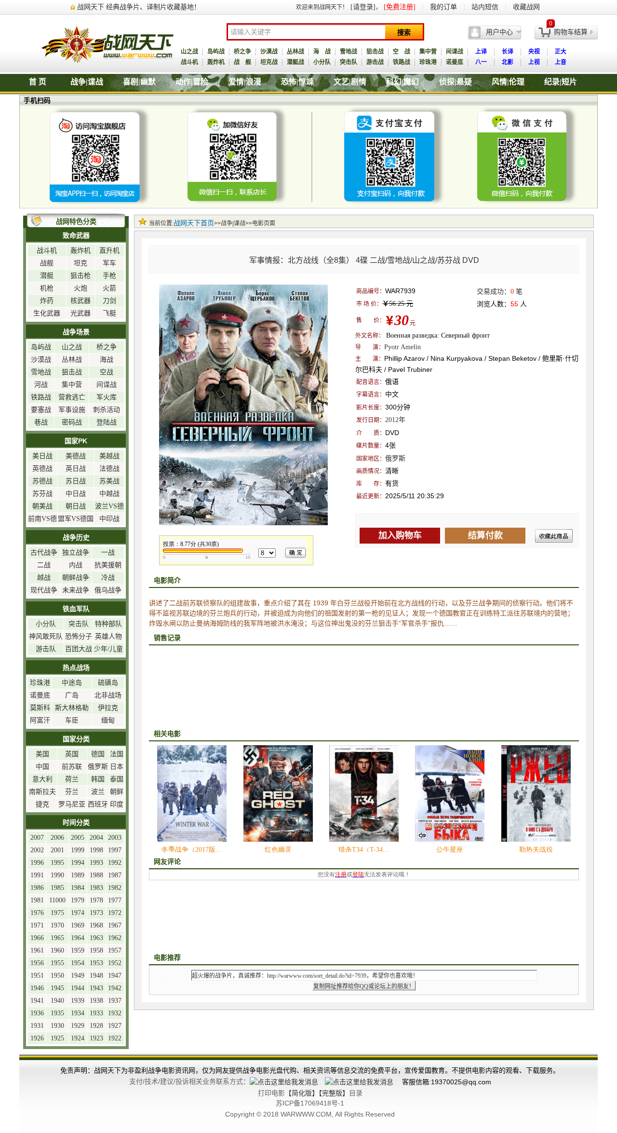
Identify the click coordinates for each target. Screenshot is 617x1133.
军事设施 (71, 409)
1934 (77, 1013)
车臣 (72, 720)
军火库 (106, 397)
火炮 (80, 288)
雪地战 (348, 51)
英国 (72, 754)
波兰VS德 (109, 506)
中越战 (109, 493)
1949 (77, 975)
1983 (96, 887)
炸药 (47, 300)
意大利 (42, 779)
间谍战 (454, 51)
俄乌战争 (107, 590)
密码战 (72, 422)
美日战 (42, 456)
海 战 (322, 51)
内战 (75, 565)
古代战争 (43, 552)
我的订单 (443, 7)
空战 (106, 372)
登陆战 (106, 422)
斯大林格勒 (72, 707)
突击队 (348, 62)
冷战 (108, 577)
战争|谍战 (86, 82)
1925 (57, 1038)
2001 (57, 850)
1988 (96, 875)
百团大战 (78, 649)
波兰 (98, 791)
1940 (57, 1000)
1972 (114, 912)
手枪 (109, 275)
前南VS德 (42, 518)
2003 (114, 837)
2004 (96, 837)
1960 (57, 950)
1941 (37, 1000)
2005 (77, 837)
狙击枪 (80, 275)
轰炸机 (216, 62)
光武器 (80, 313)
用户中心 (499, 32)
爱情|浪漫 (244, 82)
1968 (96, 925)
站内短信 (484, 7)
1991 (37, 875)
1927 (114, 1025)
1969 (77, 925)
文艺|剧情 (350, 82)
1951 (37, 975)
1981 (37, 900)
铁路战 (401, 62)
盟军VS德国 (76, 518)
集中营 (428, 51)
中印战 (109, 518)
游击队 (46, 649)
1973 (96, 912)
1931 (37, 1025)
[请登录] (363, 7)
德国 (98, 754)
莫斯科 (40, 707)
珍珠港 (428, 62)
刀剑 (109, 300)
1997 (114, 850)
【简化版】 (302, 1093)
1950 (57, 975)
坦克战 (269, 62)
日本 (116, 766)
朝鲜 (116, 791)
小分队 (322, 62)
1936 (37, 1013)
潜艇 (47, 275)
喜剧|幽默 (139, 82)
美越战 (109, 456)
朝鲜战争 (75, 577)
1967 (114, 925)
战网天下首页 (194, 223)
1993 (96, 862)
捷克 (42, 804)
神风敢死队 (46, 636)
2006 (57, 837)
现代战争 (43, 590)
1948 (96, 975)
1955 (57, 963)
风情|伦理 (508, 82)
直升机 (109, 250)
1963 (96, 938)
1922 (114, 1038)
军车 (109, 263)
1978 (96, 900)
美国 (42, 754)
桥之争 (242, 51)
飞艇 (109, 313)
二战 (44, 565)
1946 (37, 988)
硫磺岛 (108, 682)
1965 (57, 938)
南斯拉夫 (42, 791)
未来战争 (75, 590)
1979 (77, 900)
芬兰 (72, 791)
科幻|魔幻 (402, 82)
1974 (77, 912)
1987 (114, 875)
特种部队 (108, 624)
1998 (96, 850)
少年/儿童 (108, 649)
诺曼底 (454, 62)
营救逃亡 (71, 397)
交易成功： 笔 (500, 291)
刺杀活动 (106, 409)
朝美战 (42, 506)
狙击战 (375, 51)
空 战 (401, 51)
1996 (37, 862)
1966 (37, 938)
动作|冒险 (191, 82)
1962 (114, 938)
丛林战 (295, 51)
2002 (37, 850)
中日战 (76, 493)
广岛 (72, 695)
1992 (114, 862)
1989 (77, 875)
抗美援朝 (107, 565)
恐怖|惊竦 (297, 82)
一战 (108, 552)
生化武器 (46, 313)
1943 (96, 988)
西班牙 (98, 804)
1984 (77, 887)
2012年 (395, 419)
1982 (114, 887)
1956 (37, 963)
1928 (96, 1025)
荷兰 (72, 779)
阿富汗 (40, 720)
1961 (37, 950)
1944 (77, 988)
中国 (42, 766)
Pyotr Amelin (402, 347)
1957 (114, 950)
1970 (57, 925)
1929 (77, 1025)
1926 (37, 1038)
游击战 (375, 62)
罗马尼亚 (71, 804)
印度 (116, 804)
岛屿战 (216, 51)
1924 (77, 1038)
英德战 (42, 468)
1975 (57, 912)
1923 (96, 1038)
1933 (96, 1013)
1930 (57, 1025)
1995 (57, 862)
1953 (96, 963)
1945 (57, 988)
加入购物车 (400, 535)
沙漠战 (269, 51)
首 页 (37, 82)
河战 (41, 384)
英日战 (76, 468)
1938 (96, 1000)
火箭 (109, 288)
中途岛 (72, 682)
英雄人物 (108, 636)
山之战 (189, 51)
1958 (96, 950)
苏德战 (42, 481)
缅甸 (108, 720)
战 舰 (242, 62)
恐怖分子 (78, 636)
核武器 (80, 300)
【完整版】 (334, 1093)
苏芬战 (42, 493)
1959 (77, 950)
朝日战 (76, 506)
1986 (37, 887)
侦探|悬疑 (455, 82)
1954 (77, 963)
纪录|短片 (560, 82)
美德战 (76, 456)
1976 (37, 912)
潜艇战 (295, 62)
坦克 (80, 263)
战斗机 (189, 62)
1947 (114, 975)
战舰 (47, 263)
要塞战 (41, 409)
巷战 (41, 422)
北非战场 (107, 695)
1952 (114, 963)
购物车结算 (571, 32)
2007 (37, 837)
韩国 (98, 779)
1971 (37, 925)
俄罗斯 (395, 458)
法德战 (109, 468)
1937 (114, 1000)
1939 (77, 1000)
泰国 (116, 779)
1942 (114, 988)
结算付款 (485, 535)
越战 (44, 577)
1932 (114, 1013)
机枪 (47, 288)
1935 (57, 1013)
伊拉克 (108, 707)
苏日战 (76, 481)
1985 (57, 887)
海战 (106, 359)
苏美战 (109, 481)
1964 (77, 938)
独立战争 (75, 552)
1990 (57, 875)
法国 (116, 754)
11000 (57, 900)
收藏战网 (526, 7)
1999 (77, 850)
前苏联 (72, 766)
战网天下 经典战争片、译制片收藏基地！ (139, 7)
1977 (114, 900)
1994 (77, 862)
